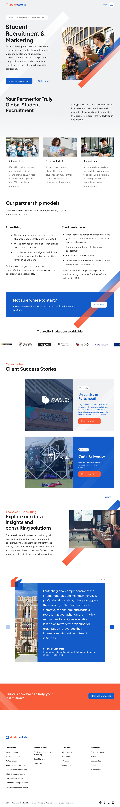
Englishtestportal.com (14, 778)
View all (108, 497)
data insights (22, 554)
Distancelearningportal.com (16, 769)
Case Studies (96, 761)
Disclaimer (70, 803)
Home (10, 18)
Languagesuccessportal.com (17, 787)
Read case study (89, 421)
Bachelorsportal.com (14, 752)
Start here (99, 304)
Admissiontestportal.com (15, 774)
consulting (38, 554)
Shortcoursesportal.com (15, 765)
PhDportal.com (11, 761)
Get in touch (44, 81)
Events (93, 765)
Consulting (38, 763)
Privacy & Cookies (45, 803)
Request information (101, 695)
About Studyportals (69, 752)
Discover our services (19, 81)
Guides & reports (97, 752)
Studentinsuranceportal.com (17, 782)
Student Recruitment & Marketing (42, 753)
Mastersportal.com (13, 756)
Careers (65, 761)
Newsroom (66, 756)
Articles (93, 756)
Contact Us (66, 765)
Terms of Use (59, 803)
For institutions (21, 18)
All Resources (96, 769)
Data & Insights (39, 759)
